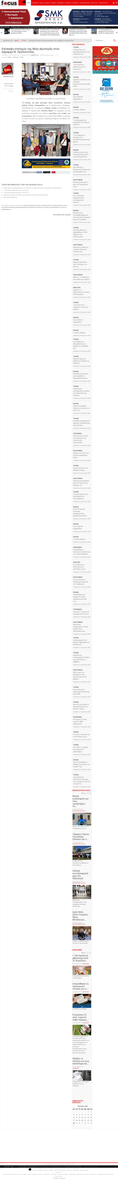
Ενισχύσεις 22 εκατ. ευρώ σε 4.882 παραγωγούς (80, 721)
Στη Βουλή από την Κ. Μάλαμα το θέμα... (80, 469)
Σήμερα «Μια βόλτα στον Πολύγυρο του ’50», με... (80, 264)
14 (85, 1117)
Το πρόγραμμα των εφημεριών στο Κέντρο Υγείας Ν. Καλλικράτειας (77, 31)
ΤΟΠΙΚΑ (28, 3)
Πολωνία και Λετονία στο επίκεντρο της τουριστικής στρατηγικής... (80, 439)
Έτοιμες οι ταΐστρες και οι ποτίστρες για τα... (81, 735)
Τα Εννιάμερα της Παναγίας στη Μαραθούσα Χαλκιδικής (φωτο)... (81, 138)
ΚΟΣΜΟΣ (47, 3)
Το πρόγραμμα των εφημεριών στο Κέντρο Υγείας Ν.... (81, 122)
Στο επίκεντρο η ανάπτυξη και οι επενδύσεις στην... (79, 567)
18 (77, 1120)
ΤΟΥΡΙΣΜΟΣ (34, 3)
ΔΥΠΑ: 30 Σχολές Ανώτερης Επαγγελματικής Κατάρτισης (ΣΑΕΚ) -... (80, 512)
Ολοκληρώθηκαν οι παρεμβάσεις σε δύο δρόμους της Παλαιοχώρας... (80, 233)
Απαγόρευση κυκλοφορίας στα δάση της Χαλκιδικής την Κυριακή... (81, 392)
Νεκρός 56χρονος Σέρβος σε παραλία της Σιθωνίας (81, 361)
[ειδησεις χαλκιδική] (24, 3)
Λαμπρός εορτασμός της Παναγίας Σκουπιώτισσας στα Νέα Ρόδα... (81, 83)
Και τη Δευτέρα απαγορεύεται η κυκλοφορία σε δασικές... (78, 199)
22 (88, 1120)
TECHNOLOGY (93, 1174)
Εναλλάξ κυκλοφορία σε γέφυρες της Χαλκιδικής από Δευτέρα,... (81, 423)
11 (77, 1117)
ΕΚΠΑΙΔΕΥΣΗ (79, 1174)
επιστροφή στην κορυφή (61, 215)
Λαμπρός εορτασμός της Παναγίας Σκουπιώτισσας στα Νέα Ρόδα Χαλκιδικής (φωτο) (49, 32)
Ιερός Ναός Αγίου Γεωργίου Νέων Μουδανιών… (80, 915)
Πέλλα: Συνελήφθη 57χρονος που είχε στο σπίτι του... (81, 408)
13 (82, 1117)
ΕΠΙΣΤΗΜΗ (86, 1174)
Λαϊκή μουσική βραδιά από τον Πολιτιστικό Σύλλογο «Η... (81, 483)
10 (74, 1117)
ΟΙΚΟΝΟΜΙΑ (60, 3)
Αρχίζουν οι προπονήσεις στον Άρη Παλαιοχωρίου (81, 292)
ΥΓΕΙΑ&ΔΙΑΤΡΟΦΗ (84, 3)
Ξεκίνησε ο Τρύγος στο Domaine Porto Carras (81, 613)
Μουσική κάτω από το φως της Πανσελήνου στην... (81, 184)
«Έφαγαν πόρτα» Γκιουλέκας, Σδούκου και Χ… (81, 837)
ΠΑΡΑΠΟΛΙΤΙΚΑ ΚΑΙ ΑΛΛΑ (79, 811)
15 (88, 1117)
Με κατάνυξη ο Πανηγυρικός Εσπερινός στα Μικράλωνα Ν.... (81, 169)
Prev (87, 793)
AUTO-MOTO (24, 1174)
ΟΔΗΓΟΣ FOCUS (103, 3)
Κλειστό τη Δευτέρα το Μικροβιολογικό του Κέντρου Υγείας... (81, 706)
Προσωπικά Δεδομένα (59, 1164)
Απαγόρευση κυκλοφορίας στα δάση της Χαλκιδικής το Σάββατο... (81, 658)
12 (79, 1117)
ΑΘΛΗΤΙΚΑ (68, 3)
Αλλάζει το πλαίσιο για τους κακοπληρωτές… (81, 1061)
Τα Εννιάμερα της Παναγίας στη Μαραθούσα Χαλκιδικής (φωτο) (108, 31)
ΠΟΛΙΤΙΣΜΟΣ (75, 3)
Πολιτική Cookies (69, 1164)
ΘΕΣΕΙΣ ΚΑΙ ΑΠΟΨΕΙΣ (63, 1174)
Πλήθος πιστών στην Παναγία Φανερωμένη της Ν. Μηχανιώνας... (80, 154)
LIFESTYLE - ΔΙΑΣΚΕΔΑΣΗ (43, 1174)
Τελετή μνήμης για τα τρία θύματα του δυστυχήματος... (80, 496)
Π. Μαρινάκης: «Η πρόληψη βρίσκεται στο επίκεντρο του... (81, 52)
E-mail (21, 57)
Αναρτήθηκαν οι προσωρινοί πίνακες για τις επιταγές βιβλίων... (81, 552)
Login (113, 3)
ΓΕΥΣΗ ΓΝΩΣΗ (53, 1174)
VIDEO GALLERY (110, 1174)
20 (82, 1120)
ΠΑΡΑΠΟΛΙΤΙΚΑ (16, 1174)
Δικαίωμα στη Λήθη (48, 1164)
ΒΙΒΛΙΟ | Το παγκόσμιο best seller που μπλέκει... (81, 278)
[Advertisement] (56, 1146)
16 (91, 1117)
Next (90, 793)
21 (85, 1120)
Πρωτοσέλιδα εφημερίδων (10, 197)
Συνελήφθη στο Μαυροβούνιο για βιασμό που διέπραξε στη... (80, 345)
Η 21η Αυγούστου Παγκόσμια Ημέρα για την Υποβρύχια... (80, 582)
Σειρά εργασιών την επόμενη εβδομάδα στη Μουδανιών (81, 642)
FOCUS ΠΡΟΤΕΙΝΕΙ (7, 1174)
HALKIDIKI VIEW (101, 1174)
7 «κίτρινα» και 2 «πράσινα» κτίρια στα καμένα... (80, 307)
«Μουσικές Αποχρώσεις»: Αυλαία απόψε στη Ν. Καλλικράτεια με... (80, 627)
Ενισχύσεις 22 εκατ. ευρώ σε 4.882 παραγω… (80, 1017)
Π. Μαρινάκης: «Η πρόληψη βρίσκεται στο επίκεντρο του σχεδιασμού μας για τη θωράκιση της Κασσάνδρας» (21, 32)
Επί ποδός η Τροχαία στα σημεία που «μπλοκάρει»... (80, 749)
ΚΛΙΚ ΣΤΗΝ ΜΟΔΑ (32, 1174)
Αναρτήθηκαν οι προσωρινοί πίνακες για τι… (81, 986)
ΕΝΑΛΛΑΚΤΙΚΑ (72, 1174)
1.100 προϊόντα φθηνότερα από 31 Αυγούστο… (80, 958)
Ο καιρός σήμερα (79, 110)
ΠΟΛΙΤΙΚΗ (53, 3)
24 (74, 1123)
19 (79, 1120)
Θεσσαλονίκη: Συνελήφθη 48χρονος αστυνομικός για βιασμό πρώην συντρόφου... (81, 216)
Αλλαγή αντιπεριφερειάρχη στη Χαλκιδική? (80, 874)
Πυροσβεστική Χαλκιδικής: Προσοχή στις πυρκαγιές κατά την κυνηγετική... (81, 780)
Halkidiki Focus (35, 55)
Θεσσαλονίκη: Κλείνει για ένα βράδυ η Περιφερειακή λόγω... (80, 376)
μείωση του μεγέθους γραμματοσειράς (55, 54)
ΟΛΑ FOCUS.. (58, 1172)
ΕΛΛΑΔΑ (41, 3)
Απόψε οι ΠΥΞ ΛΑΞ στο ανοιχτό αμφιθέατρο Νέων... (81, 455)
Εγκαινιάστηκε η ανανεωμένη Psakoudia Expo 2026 (81, 691)
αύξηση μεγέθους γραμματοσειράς (57, 54)
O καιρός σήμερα (79, 333)
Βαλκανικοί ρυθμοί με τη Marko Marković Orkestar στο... (81, 249)
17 (74, 1120)
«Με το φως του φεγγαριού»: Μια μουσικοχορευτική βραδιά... (80, 675)
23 (91, 1120)
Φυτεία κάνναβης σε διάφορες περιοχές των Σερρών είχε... (81, 764)
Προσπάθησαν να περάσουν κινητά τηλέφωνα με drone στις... (80, 598)
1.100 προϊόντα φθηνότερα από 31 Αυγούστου (79, 67)
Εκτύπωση (15, 57)
